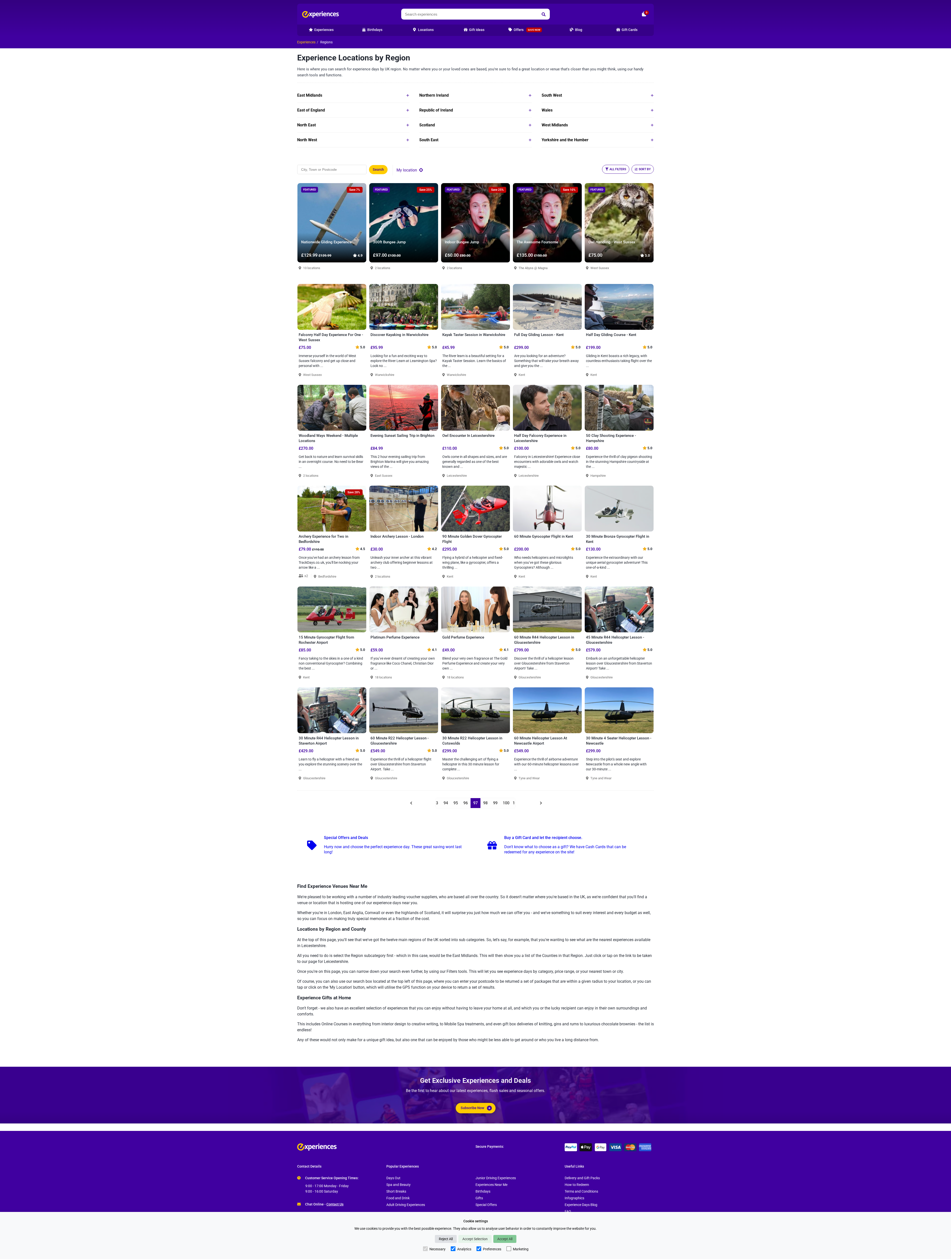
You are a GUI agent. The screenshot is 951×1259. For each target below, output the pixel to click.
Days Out (393, 1178)
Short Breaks (396, 1191)
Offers (526, 30)
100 (506, 803)
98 (485, 803)
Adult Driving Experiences (405, 1205)
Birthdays (483, 1191)
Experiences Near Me (491, 1185)
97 (475, 803)
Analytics (464, 1249)
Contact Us (334, 1204)
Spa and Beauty (398, 1185)
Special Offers (486, 1205)
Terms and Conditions (581, 1191)
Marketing (520, 1249)
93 (436, 803)
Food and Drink (398, 1198)
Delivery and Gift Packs (582, 1178)
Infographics (574, 1198)
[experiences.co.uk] (386, 1147)
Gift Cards (629, 30)
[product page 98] (540, 803)
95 (455, 803)
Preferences (492, 1249)
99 (495, 803)
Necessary (437, 1249)
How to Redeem (577, 1185)
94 (446, 803)
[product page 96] (410, 803)
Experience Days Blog (581, 1205)
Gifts (479, 1198)
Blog (578, 30)
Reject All (446, 1239)
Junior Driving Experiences (496, 1178)
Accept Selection (475, 1239)
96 (465, 803)
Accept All (504, 1239)
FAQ (568, 1211)
